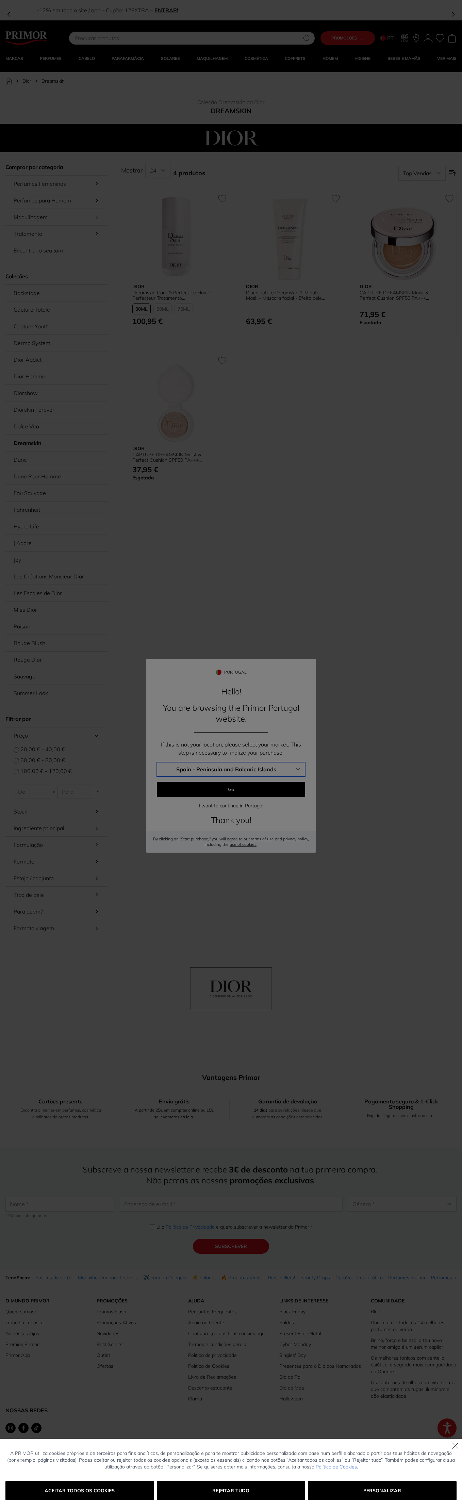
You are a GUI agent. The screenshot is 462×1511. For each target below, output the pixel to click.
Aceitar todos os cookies (80, 1491)
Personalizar (382, 1491)
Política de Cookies (336, 1467)
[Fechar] (455, 1446)
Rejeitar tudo (230, 1491)
